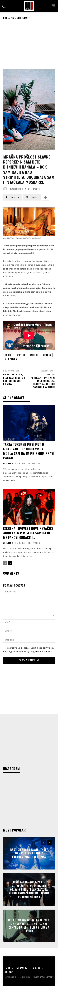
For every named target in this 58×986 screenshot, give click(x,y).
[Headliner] (29, 6)
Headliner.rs (16, 189)
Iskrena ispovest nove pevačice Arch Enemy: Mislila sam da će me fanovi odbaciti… (28, 533)
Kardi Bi (34, 355)
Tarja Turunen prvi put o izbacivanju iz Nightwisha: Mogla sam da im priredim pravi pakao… (28, 451)
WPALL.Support (46, 977)
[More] (45, 197)
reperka (47, 355)
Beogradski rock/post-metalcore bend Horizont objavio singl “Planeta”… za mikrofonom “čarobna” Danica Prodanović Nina (29, 889)
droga (8, 355)
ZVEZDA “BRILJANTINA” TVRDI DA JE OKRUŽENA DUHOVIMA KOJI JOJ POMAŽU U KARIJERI (43, 381)
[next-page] (10, 563)
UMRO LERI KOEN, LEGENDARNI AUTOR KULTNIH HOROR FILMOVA (14, 379)
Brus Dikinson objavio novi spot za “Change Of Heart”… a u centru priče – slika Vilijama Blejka (29, 925)
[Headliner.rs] (6, 189)
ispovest (20, 355)
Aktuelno (8, 463)
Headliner (20, 463)
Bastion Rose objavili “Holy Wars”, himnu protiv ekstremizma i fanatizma (29, 853)
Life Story (23, 17)
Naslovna (9, 17)
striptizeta (11, 358)
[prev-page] (5, 563)
